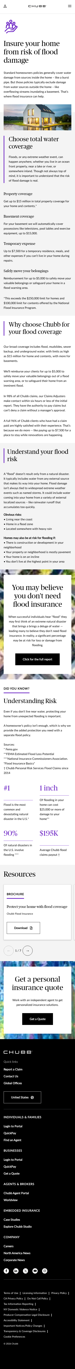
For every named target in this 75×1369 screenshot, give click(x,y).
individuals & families (23, 1117)
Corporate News (14, 1260)
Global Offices (13, 1083)
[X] (25, 1271)
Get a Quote (11, 1173)
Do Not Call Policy (37, 1298)
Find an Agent (12, 1140)
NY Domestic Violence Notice (20, 1309)
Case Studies (12, 1219)
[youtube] (35, 1271)
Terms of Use (11, 1293)
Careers (8, 1246)
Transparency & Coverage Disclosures (25, 1331)
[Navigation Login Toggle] (5, 6)
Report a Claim (13, 1069)
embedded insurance (22, 1210)
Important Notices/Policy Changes (23, 1326)
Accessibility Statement (16, 1320)
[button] (9, 951)
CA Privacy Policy (13, 1298)
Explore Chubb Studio (18, 1226)
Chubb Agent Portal (16, 1193)
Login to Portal (13, 1126)
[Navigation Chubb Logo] (37, 6)
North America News (17, 1253)
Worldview (11, 1200)
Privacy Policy (59, 1293)
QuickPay (10, 1133)
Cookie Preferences (14, 1337)
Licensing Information (35, 1293)
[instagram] (44, 1271)
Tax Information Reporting (18, 1304)
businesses (13, 1150)
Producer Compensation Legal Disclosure (27, 1315)
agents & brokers (19, 1184)
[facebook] (6, 1271)
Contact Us (11, 1076)
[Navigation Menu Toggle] (69, 6)
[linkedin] (16, 1271)
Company (12, 1237)
